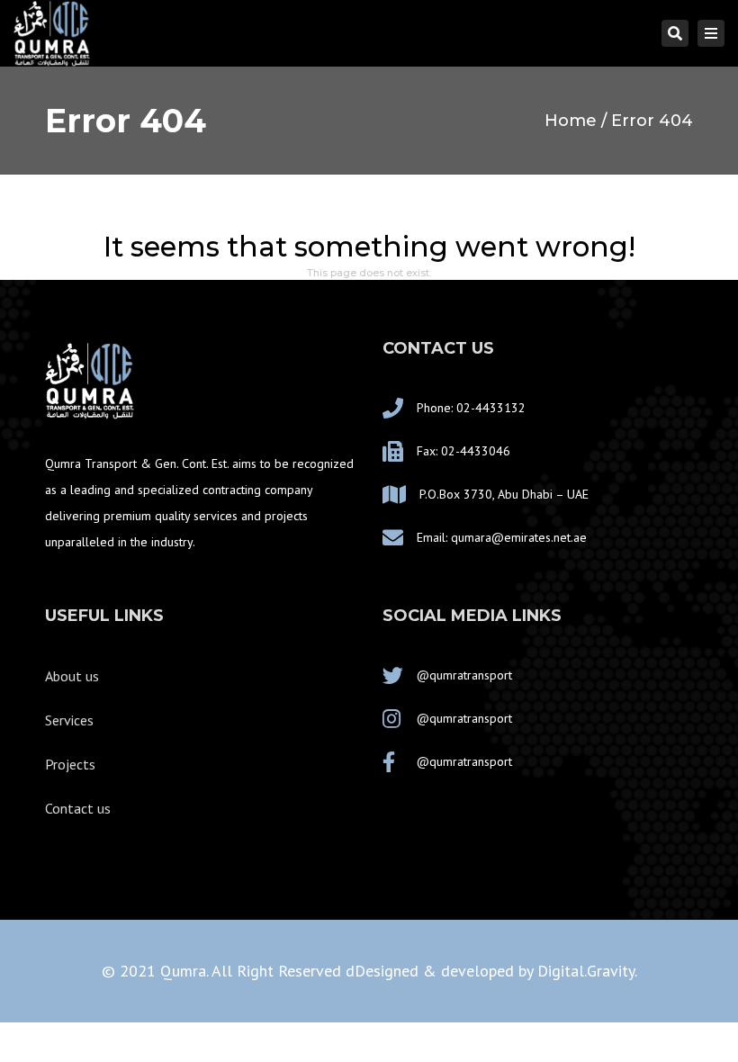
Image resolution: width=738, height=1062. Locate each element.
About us (72, 676)
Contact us (78, 808)
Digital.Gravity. (587, 970)
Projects (70, 764)
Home (570, 120)
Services (69, 720)
